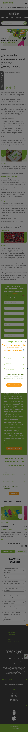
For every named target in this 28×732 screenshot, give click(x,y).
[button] (25, 341)
